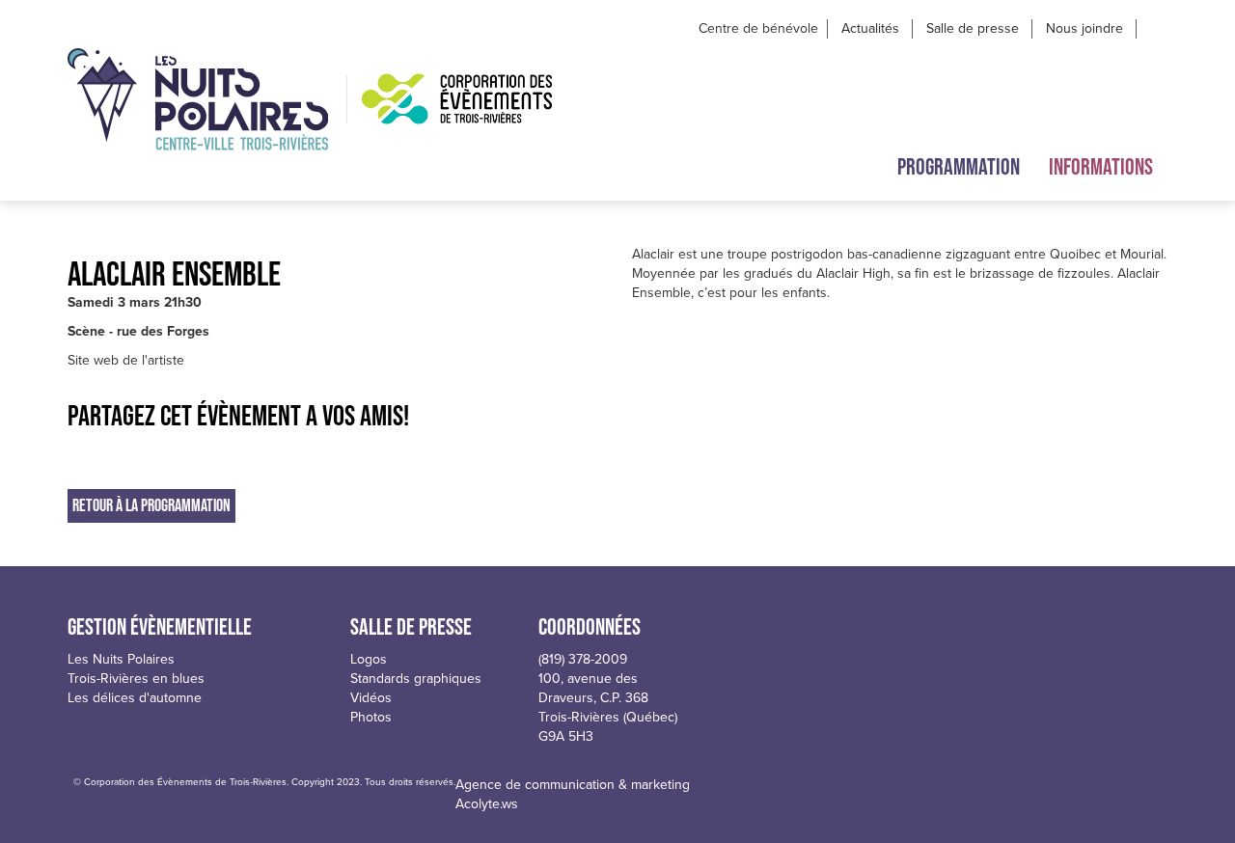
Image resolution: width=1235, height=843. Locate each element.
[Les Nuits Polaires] (198, 99)
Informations (1101, 166)
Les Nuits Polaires (121, 659)
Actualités (870, 28)
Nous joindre (1084, 28)
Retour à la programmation (151, 505)
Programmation (958, 166)
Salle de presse (972, 28)
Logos (368, 659)
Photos (371, 717)
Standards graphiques (415, 678)
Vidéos (371, 698)
